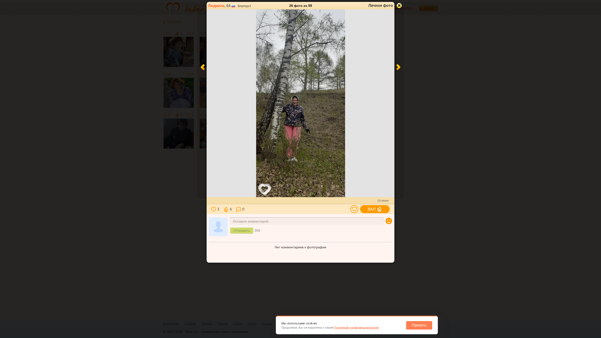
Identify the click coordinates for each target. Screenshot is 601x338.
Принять (419, 325)
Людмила (216, 6)
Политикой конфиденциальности (356, 327)
